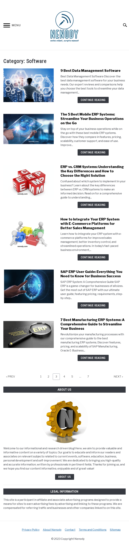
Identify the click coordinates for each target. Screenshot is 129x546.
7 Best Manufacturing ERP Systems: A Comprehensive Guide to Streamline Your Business (92, 324)
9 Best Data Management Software (90, 71)
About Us (64, 476)
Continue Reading (93, 100)
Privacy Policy (30, 529)
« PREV (10, 376)
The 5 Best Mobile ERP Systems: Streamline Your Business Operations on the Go (92, 118)
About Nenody (52, 529)
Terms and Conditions (92, 529)
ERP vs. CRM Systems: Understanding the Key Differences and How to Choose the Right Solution (92, 171)
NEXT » (118, 376)
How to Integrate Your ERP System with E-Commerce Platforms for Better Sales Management (89, 223)
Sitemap (115, 529)
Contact (70, 529)
